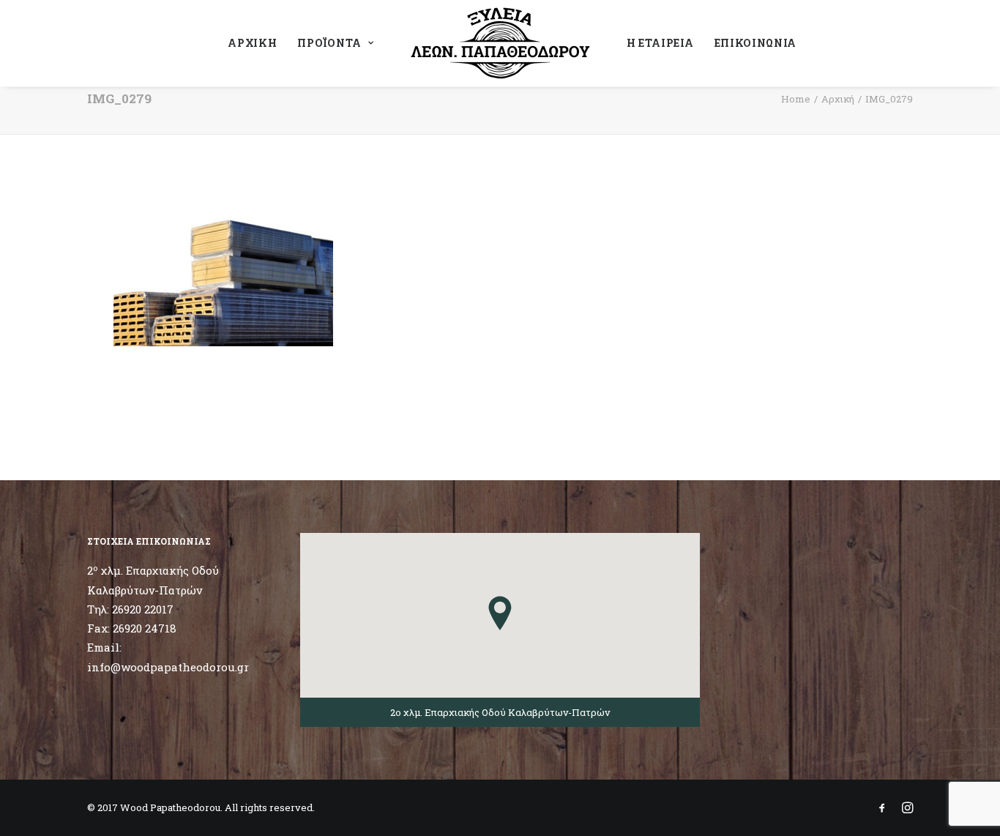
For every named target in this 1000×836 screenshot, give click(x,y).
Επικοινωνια (755, 43)
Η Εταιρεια (660, 43)
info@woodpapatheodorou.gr (168, 667)
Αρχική (837, 98)
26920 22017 (142, 609)
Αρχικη (252, 43)
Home (795, 98)
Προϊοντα (329, 43)
